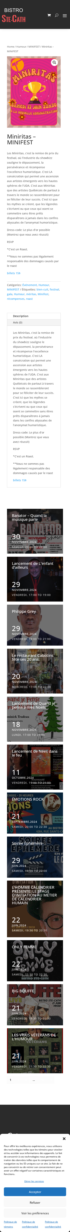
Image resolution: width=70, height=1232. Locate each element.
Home (10, 46)
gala (9, 294)
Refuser (35, 1202)
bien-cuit (42, 289)
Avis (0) (17, 322)
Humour (21, 46)
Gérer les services (34, 1181)
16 (42, 1080)
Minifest (43, 294)
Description (20, 316)
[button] (64, 1139)
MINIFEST (34, 46)
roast (29, 299)
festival (54, 289)
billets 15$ (13, 273)
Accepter (35, 1192)
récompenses (15, 299)
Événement (29, 285)
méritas (31, 294)
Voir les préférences (35, 1213)
